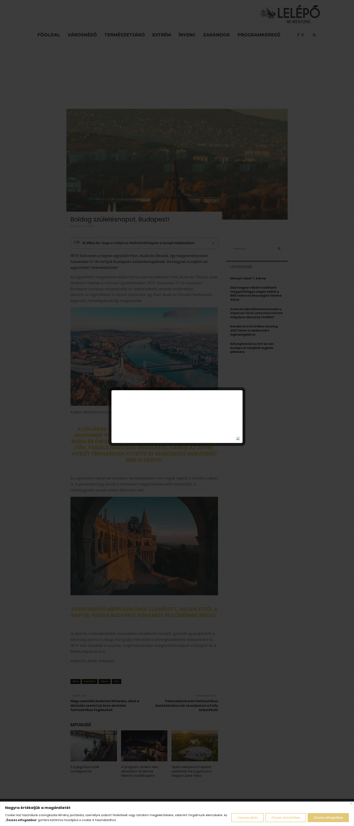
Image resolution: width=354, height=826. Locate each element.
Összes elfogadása (328, 818)
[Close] (351, 803)
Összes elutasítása (285, 818)
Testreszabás (247, 818)
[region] (177, 814)
